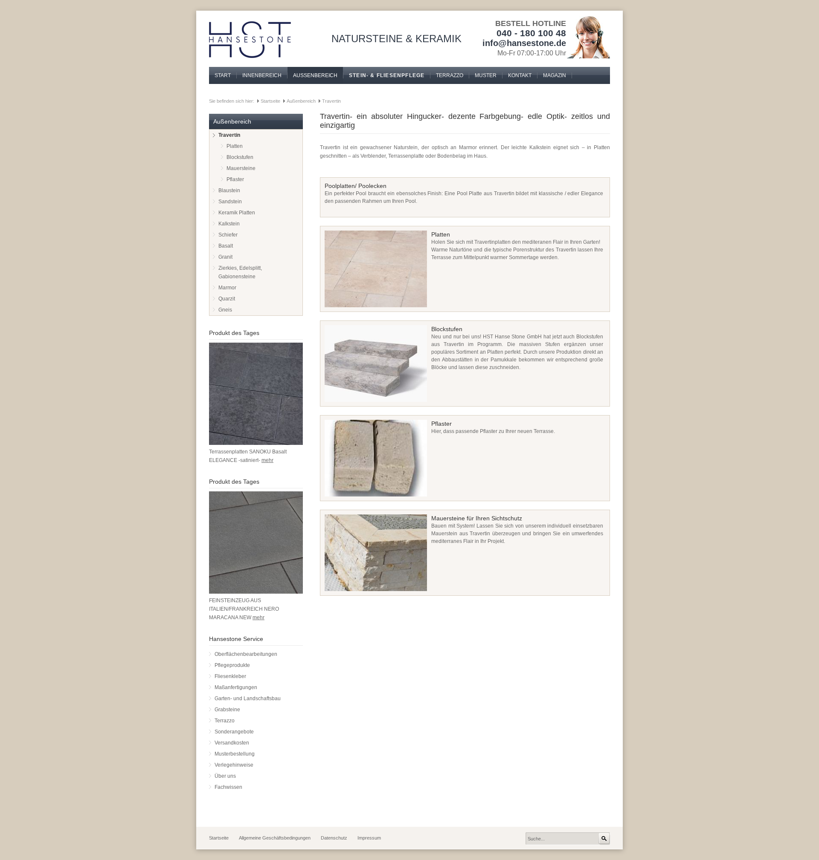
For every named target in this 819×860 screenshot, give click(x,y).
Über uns (225, 776)
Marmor (227, 288)
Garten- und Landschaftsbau (248, 698)
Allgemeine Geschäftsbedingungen (275, 837)
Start (223, 75)
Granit (225, 257)
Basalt (225, 246)
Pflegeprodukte (232, 665)
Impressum (369, 837)
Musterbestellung (235, 754)
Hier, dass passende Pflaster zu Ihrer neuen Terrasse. (493, 427)
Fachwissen (228, 787)
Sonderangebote (234, 732)
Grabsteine (227, 710)
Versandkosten (232, 743)
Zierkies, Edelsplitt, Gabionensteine (240, 272)
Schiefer (228, 235)
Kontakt (519, 75)
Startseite (270, 101)
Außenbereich (315, 75)
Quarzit (226, 299)
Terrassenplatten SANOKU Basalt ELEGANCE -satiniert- (248, 456)
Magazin (554, 75)
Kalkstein (229, 224)
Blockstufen (240, 157)
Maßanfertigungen (236, 687)
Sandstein (230, 202)
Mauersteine (241, 168)
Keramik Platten (236, 213)
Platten (235, 146)
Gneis (225, 310)
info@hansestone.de (524, 43)
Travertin (331, 101)
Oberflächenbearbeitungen (246, 654)
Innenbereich (262, 75)
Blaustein (229, 190)
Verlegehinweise (234, 765)
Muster (486, 75)
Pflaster (235, 179)
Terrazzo (449, 75)
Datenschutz (334, 837)
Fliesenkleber (230, 676)
